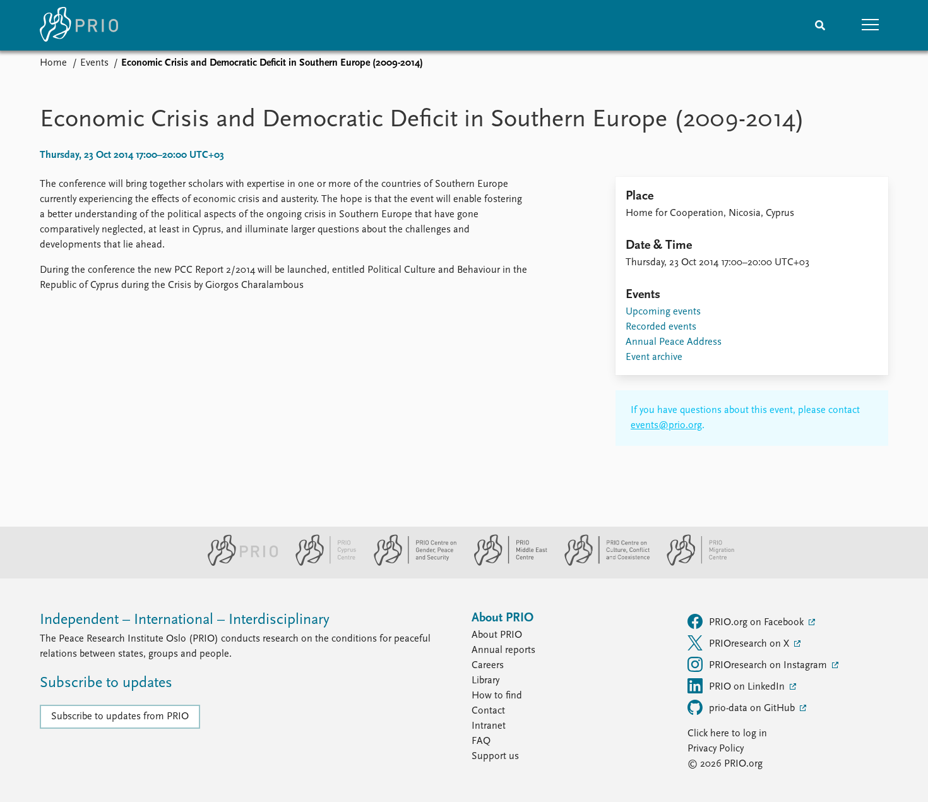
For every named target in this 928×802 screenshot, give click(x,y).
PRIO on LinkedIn (748, 687)
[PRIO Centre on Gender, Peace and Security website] (410, 563)
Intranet (489, 726)
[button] (870, 25)
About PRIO (497, 635)
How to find (497, 696)
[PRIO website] (238, 563)
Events (94, 63)
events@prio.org (666, 426)
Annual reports (503, 650)
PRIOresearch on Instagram (769, 666)
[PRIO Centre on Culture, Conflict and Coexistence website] (601, 563)
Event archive (654, 357)
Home (53, 63)
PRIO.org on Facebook (757, 623)
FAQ (481, 741)
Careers (488, 666)
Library (485, 681)
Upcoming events (663, 312)
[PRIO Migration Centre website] (694, 563)
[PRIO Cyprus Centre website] (321, 563)
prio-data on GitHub (753, 708)
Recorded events (661, 327)
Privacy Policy (715, 749)
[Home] (79, 25)
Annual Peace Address (674, 342)
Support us (495, 756)
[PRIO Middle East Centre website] (505, 563)
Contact (488, 711)
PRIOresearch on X (750, 644)
